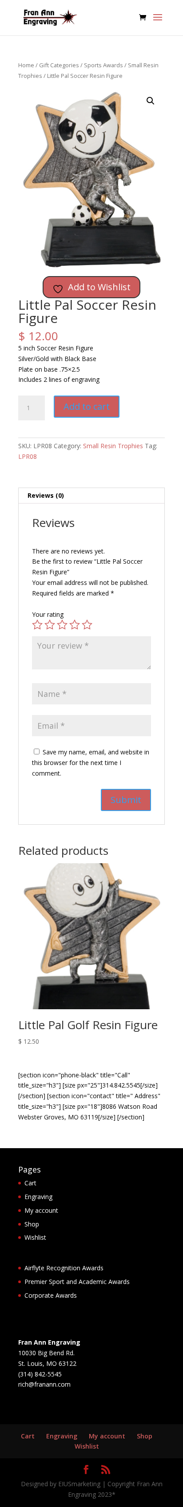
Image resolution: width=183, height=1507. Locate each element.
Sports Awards (103, 65)
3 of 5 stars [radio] (62, 624)
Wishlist (35, 1237)
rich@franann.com (44, 1384)
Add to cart (87, 406)
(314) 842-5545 (40, 1374)
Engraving (38, 1196)
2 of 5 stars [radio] (49, 624)
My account (41, 1210)
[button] (151, 101)
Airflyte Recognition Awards (63, 1268)
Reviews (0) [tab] (46, 495)
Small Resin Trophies (113, 446)
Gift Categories (59, 65)
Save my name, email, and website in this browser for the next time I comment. (90, 762)
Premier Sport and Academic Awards (77, 1281)
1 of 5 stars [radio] (37, 624)
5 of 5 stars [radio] (87, 624)
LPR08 (27, 456)
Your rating (48, 614)
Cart (30, 1183)
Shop (31, 1224)
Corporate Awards (50, 1295)
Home (26, 65)
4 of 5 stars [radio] (74, 624)
